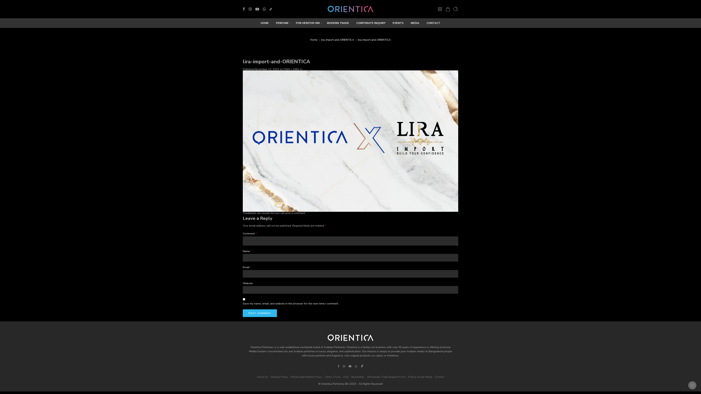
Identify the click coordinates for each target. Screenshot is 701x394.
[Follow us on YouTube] (257, 9)
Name (247, 251)
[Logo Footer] (350, 337)
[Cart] (447, 9)
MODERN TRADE (338, 23)
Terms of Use (332, 377)
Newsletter (357, 377)
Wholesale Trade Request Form (386, 377)
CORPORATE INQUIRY (370, 23)
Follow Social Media (420, 377)
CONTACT (433, 23)
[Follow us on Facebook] (244, 9)
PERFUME (282, 23)
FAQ (346, 377)
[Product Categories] (440, 9)
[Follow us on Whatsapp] (264, 9)
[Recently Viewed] (692, 385)
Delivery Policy (279, 377)
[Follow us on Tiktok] (270, 9)
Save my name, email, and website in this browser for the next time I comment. (291, 303)
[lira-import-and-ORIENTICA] (350, 141)
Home (313, 40)
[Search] (455, 9)
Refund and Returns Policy (306, 377)
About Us (262, 377)
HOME (265, 23)
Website (248, 283)
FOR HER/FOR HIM (308, 23)
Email (247, 267)
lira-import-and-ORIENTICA (337, 40)
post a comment (295, 213)
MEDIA (415, 23)
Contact (439, 377)
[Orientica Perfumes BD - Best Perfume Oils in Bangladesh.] (350, 9)
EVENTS (398, 23)
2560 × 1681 (291, 69)
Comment (250, 233)
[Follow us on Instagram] (250, 9)
